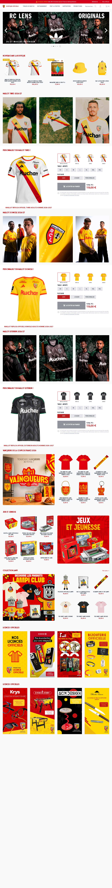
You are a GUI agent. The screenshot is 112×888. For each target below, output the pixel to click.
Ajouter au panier (73, 186)
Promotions (78, 6)
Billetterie (95, 1)
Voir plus (105, 570)
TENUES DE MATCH (28, 6)
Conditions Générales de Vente (71, 195)
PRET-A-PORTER (55, 6)
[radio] (60, 170)
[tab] (64, 158)
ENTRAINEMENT (42, 6)
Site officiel (105, 1)
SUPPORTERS (67, 6)
